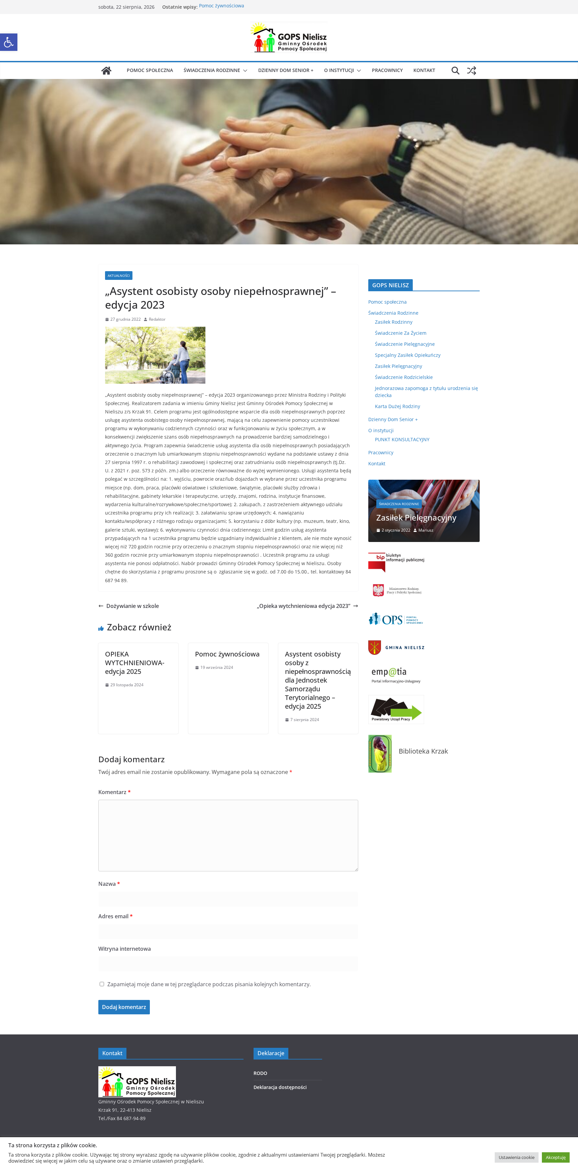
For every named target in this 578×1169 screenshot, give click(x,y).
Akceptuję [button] (556, 1157)
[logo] (137, 1070)
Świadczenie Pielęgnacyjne (405, 344)
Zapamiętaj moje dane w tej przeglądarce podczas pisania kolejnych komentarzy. (209, 984)
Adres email (115, 916)
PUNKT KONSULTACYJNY (402, 439)
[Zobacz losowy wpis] (472, 71)
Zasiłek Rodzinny (393, 322)
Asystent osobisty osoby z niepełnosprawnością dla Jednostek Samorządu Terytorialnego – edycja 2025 (318, 680)
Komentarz (114, 792)
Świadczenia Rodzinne (212, 70)
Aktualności (119, 275)
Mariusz (426, 530)
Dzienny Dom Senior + (285, 70)
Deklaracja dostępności (280, 1087)
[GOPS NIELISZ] (106, 71)
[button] (8, 42)
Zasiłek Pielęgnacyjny (398, 366)
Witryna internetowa (124, 948)
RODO (260, 1073)
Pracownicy (387, 70)
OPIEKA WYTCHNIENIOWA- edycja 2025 (134, 662)
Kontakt (424, 70)
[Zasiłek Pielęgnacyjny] (424, 484)
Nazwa (109, 883)
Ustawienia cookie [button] (517, 1157)
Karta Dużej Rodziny (397, 406)
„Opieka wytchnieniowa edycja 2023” (303, 606)
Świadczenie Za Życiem (400, 333)
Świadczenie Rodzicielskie (404, 377)
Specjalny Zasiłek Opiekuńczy (408, 355)
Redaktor (157, 319)
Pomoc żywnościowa (221, 7)
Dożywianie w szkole (132, 606)
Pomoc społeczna (150, 70)
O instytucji (339, 70)
